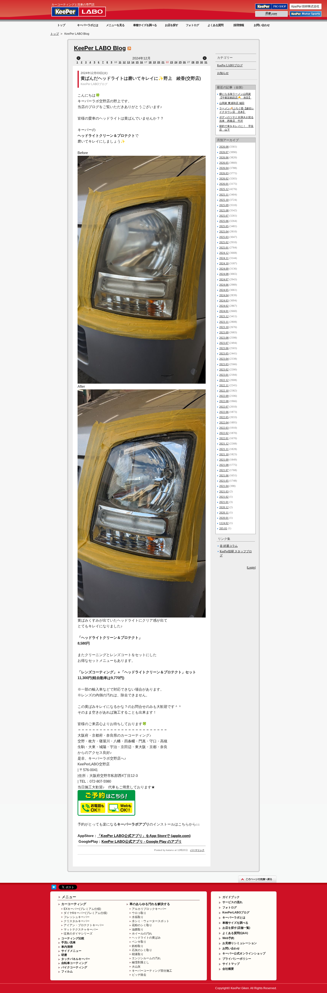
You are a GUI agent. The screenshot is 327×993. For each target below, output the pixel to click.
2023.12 (224, 316)
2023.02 (224, 369)
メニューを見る (115, 25)
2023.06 (224, 348)
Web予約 (228, 938)
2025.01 (224, 247)
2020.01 (224, 517)
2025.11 (224, 194)
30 (201, 62)
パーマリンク (197, 850)
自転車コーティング (74, 963)
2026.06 (224, 157)
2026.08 (224, 146)
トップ (61, 25)
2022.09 (224, 395)
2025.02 (224, 242)
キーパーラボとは (87, 25)
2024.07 (224, 279)
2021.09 (224, 459)
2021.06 (224, 475)
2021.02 (224, 496)
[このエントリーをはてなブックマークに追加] (53, 888)
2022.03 (224, 427)
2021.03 (224, 491)
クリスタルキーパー (77, 921)
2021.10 (224, 454)
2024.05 (224, 290)
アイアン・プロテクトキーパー (84, 925)
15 (137, 62)
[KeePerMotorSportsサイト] (306, 16)
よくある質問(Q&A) (235, 933)
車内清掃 (67, 946)
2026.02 (224, 178)
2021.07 (224, 470)
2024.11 (224, 258)
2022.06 (224, 411)
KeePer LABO (85, 11)
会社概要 (228, 968)
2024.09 (224, 268)
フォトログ (192, 25)
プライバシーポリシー (236, 958)
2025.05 (224, 226)
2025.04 (224, 231)
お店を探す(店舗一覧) (236, 927)
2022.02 (224, 433)
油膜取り (137, 929)
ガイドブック (231, 897)
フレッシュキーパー (77, 917)
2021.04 (224, 486)
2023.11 (224, 321)
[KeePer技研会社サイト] (306, 9)
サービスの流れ (232, 902)
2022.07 (224, 406)
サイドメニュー (71, 951)
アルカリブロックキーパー (149, 909)
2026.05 (224, 162)
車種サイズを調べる (145, 25)
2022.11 (224, 385)
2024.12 (224, 252)
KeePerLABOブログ (235, 912)
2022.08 (224, 401)
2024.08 (224, 273)
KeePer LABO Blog (100, 48)
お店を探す (171, 25)
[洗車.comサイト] (271, 16)
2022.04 (224, 422)
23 (171, 62)
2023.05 (224, 353)
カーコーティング (73, 904)
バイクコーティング (74, 967)
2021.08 (224, 464)
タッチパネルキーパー (75, 959)
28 (193, 62)
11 (120, 62)
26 (184, 62)
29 (197, 62)
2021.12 (224, 443)
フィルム (67, 971)
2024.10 (224, 263)
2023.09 (224, 332)
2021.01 (224, 502)
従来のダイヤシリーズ (78, 933)
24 (176, 62)
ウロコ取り (139, 913)
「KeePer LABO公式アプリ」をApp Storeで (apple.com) (144, 836)
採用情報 (238, 25)
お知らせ (223, 73)
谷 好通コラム (229, 546)
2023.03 (224, 364)
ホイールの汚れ (142, 933)
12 (124, 62)
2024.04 (224, 295)
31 (205, 62)
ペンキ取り (139, 941)
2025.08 (224, 210)
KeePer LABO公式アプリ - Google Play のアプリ (141, 841)
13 (128, 62)
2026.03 (224, 173)
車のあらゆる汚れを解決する (150, 904)
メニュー (69, 897)
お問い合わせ (262, 25)
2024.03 (224, 300)
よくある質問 (215, 25)
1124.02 (224, 523)
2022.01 (224, 438)
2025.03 (224, 237)
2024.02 (224, 305)
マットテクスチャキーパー (81, 929)
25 (180, 62)
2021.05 (224, 480)
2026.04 (224, 168)
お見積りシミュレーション (239, 943)
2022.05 (224, 417)
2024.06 (224, 284)
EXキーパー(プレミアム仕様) (82, 909)
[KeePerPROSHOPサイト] (271, 9)
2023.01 (224, 374)
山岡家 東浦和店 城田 (231, 103)
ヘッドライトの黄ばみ (146, 937)
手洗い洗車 (68, 942)
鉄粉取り (137, 946)
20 (158, 62)
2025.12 (224, 189)
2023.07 (224, 342)
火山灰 (136, 966)
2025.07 (224, 215)
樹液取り (137, 954)
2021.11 (224, 449)
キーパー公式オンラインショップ (243, 953)
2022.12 (224, 380)
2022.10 (224, 390)
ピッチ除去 (139, 974)
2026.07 (224, 152)
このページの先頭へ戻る (257, 879)
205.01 (223, 528)
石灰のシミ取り (142, 950)
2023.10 (224, 327)
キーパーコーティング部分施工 (152, 970)
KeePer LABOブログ (94, 84)
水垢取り (137, 917)
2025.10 (224, 199)
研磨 (64, 955)
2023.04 (224, 358)
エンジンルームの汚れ (146, 958)
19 (154, 62)
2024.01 (224, 311)
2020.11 (224, 512)
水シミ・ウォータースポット (150, 921)
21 (163, 62)
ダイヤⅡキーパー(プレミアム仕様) (85, 913)
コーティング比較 (72, 938)
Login (251, 567)
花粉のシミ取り (142, 925)
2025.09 (224, 205)
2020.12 (224, 507)
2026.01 (224, 183)
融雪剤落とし (140, 962)
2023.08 (224, 337)
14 (132, 62)
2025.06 (224, 220)
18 (150, 62)
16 (141, 62)
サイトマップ (231, 963)
